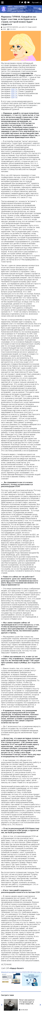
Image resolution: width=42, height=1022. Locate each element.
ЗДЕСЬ (14, 89)
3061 (4, 29)
